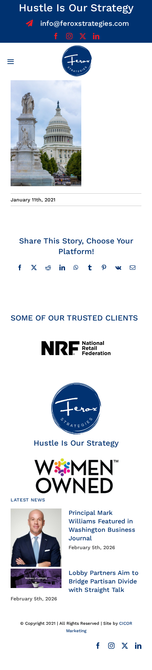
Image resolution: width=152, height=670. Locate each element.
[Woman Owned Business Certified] (76, 460)
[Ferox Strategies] (77, 48)
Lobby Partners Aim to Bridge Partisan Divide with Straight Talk (104, 581)
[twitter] (83, 36)
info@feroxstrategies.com (84, 23)
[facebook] (56, 36)
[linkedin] (96, 36)
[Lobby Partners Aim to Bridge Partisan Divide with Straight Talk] (36, 578)
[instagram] (69, 36)
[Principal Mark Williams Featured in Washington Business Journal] (36, 538)
